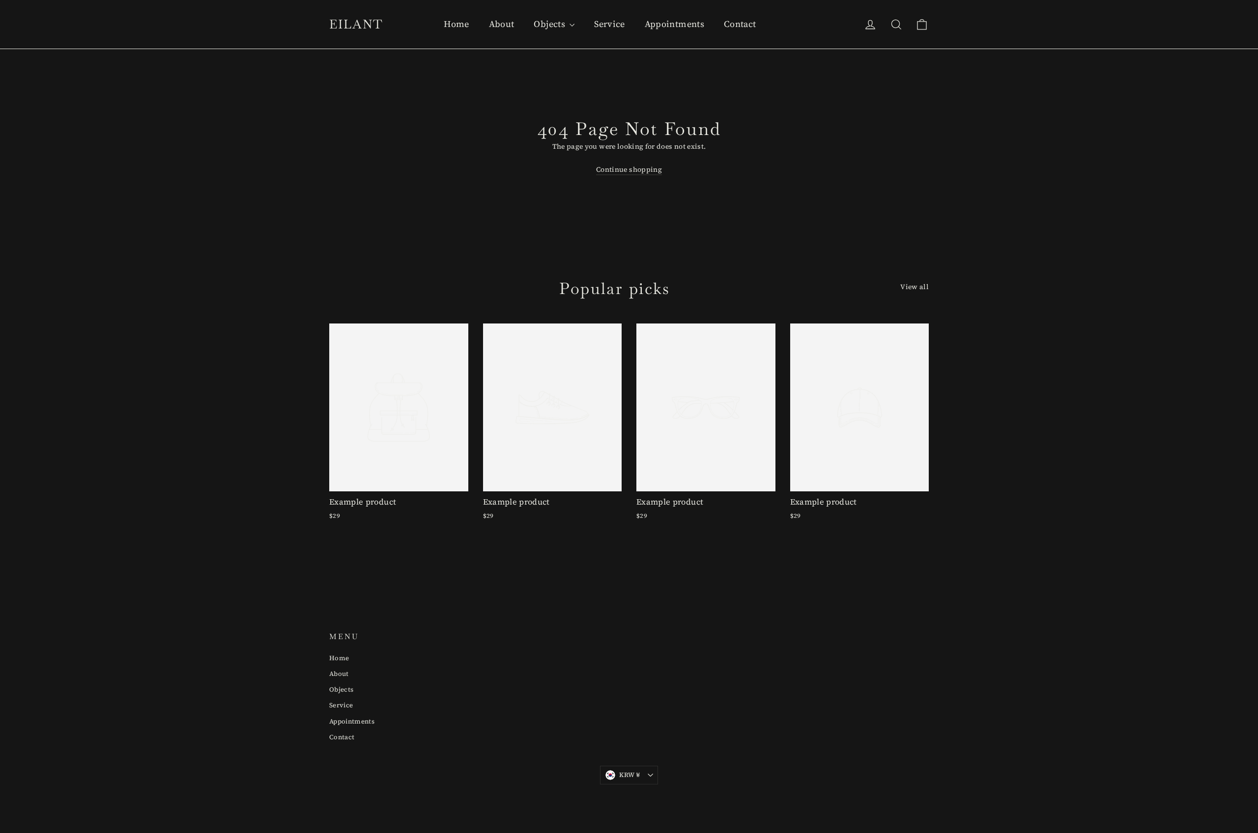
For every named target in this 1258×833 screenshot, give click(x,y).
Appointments (674, 24)
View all (914, 287)
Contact (740, 24)
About (502, 24)
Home (456, 24)
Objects (550, 24)
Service (609, 24)
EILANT (356, 24)
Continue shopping (629, 169)
